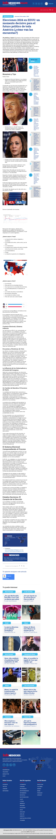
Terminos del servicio (44, 833)
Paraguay (39, 792)
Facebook (5, 784)
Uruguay (39, 795)
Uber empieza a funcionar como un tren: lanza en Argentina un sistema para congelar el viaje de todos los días (36, 178)
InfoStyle (22, 795)
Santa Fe (22, 816)
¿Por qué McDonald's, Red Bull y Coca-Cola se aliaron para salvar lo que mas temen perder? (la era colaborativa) (36, 71)
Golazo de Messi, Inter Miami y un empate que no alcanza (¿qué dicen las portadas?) (36, 111)
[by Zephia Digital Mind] (28, 837)
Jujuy (21, 799)
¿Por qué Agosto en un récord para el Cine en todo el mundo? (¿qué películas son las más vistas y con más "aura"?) (36, 84)
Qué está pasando (29, 685)
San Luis (22, 814)
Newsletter (6, 774)
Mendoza (22, 803)
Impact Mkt (27, 717)
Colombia (39, 786)
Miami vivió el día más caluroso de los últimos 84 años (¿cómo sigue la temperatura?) (37, 166)
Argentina (8, 717)
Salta (21, 809)
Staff (4, 776)
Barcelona (40, 784)
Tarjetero (5, 771)
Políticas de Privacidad (38, 830)
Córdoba (22, 786)
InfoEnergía (23, 788)
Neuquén (22, 805)
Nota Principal (8, 16)
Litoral (22, 801)
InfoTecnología (24, 797)
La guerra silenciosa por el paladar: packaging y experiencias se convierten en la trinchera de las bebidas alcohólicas (36, 99)
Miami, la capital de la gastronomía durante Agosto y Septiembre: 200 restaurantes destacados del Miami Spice (36, 153)
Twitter (5, 786)
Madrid (39, 788)
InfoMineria (23, 792)
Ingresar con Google (7, 577)
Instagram (5, 790)
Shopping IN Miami (29, 654)
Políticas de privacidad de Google (32, 833)
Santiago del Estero (25, 818)
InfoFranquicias (24, 790)
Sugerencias (6, 769)
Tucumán (22, 820)
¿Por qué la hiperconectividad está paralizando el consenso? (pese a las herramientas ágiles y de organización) (37, 192)
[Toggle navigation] (52, 10)
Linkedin (5, 788)
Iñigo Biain (32, 831)
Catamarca (23, 784)
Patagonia (22, 807)
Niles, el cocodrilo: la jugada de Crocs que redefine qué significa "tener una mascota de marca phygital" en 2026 (36, 139)
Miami (26, 623)
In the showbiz (28, 591)
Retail (6, 623)
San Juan (22, 811)
